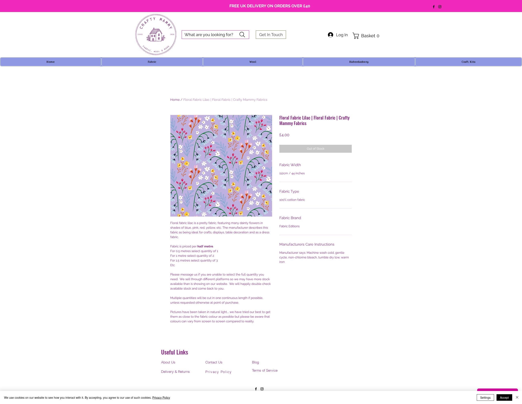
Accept (504, 397)
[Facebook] (434, 7)
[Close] (517, 397)
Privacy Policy (161, 397)
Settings (485, 397)
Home (175, 100)
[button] (368, 36)
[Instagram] (440, 7)
